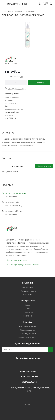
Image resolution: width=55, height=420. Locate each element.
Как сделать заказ (27, 326)
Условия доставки (27, 333)
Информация (27, 300)
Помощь (27, 321)
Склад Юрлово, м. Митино (14, 193)
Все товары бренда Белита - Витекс (23, 264)
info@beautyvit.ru (29, 382)
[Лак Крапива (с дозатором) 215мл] (28, 35)
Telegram (23, 364)
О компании (27, 287)
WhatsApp (36, 364)
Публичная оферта (27, 291)
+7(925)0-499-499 (29, 376)
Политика (27, 315)
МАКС (30, 364)
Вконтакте (17, 364)
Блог (27, 308)
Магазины (27, 294)
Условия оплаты (27, 330)
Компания (27, 282)
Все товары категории (17, 260)
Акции (27, 305)
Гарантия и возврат (27, 337)
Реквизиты (28, 312)
